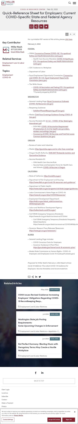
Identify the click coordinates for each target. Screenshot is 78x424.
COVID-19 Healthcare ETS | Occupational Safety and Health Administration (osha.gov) (53, 61)
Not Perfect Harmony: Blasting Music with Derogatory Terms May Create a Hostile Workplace (38, 347)
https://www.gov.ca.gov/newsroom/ (42, 231)
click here (68, 39)
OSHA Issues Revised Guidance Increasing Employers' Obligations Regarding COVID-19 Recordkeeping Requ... (38, 298)
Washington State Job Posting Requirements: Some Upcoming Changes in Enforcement (38, 322)
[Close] (75, 412)
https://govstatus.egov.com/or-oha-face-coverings (54, 149)
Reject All (69, 419)
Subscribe (5, 396)
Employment (7, 75)
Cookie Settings (8, 419)
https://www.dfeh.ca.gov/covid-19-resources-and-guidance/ (52, 182)
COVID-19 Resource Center (32, 9)
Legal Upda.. (55, 314)
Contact (4, 399)
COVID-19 (6, 77)
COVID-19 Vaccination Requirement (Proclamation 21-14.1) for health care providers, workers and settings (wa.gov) (51, 129)
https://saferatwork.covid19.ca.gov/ (42, 210)
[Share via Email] (29, 277)
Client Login (6, 389)
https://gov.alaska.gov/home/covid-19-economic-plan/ (54, 247)
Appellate (52, 331)
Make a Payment (7, 403)
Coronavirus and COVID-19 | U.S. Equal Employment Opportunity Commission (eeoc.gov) (51, 78)
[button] (74, 3)
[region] (39, 416)
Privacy (4, 406)
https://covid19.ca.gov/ (52, 176)
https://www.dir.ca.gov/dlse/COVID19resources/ (47, 195)
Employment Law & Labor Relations (33, 307)
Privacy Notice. (18, 415)
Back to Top (39, 381)
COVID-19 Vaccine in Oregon (54, 167)
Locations (5, 393)
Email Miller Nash (17, 52)
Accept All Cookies (54, 419)
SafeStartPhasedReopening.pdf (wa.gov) (48, 111)
